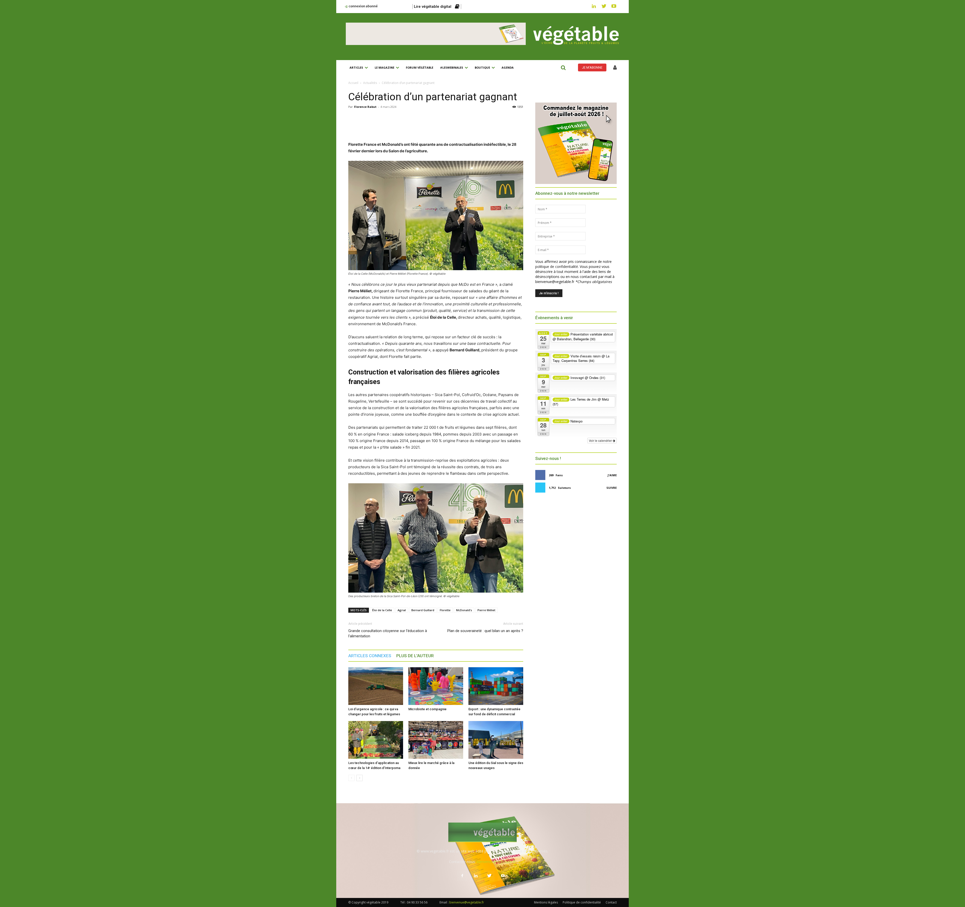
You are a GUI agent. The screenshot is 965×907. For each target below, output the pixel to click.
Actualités (370, 83)
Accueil (353, 83)
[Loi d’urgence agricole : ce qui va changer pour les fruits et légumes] (375, 686)
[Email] (435, 127)
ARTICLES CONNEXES (369, 655)
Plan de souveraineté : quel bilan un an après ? (485, 631)
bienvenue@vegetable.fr (496, 861)
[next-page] (359, 778)
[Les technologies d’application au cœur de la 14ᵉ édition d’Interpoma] (375, 740)
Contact (611, 902)
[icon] (615, 68)
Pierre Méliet (486, 610)
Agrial (402, 610)
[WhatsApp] (423, 127)
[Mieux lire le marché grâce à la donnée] (435, 740)
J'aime (612, 475)
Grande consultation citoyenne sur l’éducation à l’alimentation (387, 633)
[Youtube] (614, 7)
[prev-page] (351, 778)
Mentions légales (546, 902)
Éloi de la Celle (382, 610)
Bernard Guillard (422, 610)
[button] (563, 68)
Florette (445, 610)
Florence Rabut (365, 107)
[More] (458, 127)
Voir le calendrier (601, 440)
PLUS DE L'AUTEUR (415, 655)
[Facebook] (389, 127)
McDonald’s (464, 610)
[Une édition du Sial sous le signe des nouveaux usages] (495, 740)
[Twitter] (604, 7)
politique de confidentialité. (557, 266)
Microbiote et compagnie (427, 709)
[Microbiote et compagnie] (435, 686)
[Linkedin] (594, 7)
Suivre (611, 488)
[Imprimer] (447, 127)
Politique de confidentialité (582, 902)
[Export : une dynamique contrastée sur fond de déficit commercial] (495, 686)
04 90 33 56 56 (417, 902)
